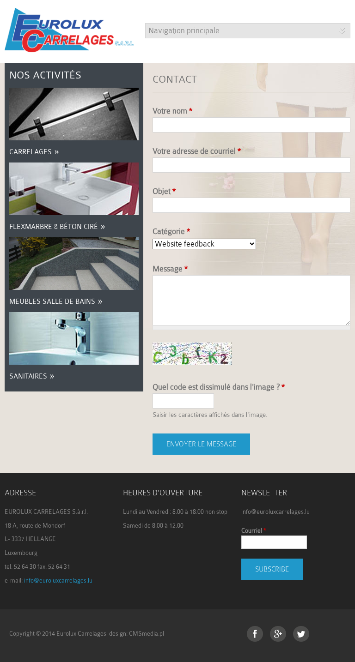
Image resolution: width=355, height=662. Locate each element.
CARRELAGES (30, 152)
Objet (164, 191)
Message (170, 269)
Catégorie (171, 231)
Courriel (253, 530)
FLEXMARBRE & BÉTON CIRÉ (53, 227)
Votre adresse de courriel (197, 151)
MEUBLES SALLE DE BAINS (52, 302)
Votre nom (172, 111)
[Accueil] (69, 46)
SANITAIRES (28, 376)
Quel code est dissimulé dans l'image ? (219, 387)
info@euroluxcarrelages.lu (58, 580)
